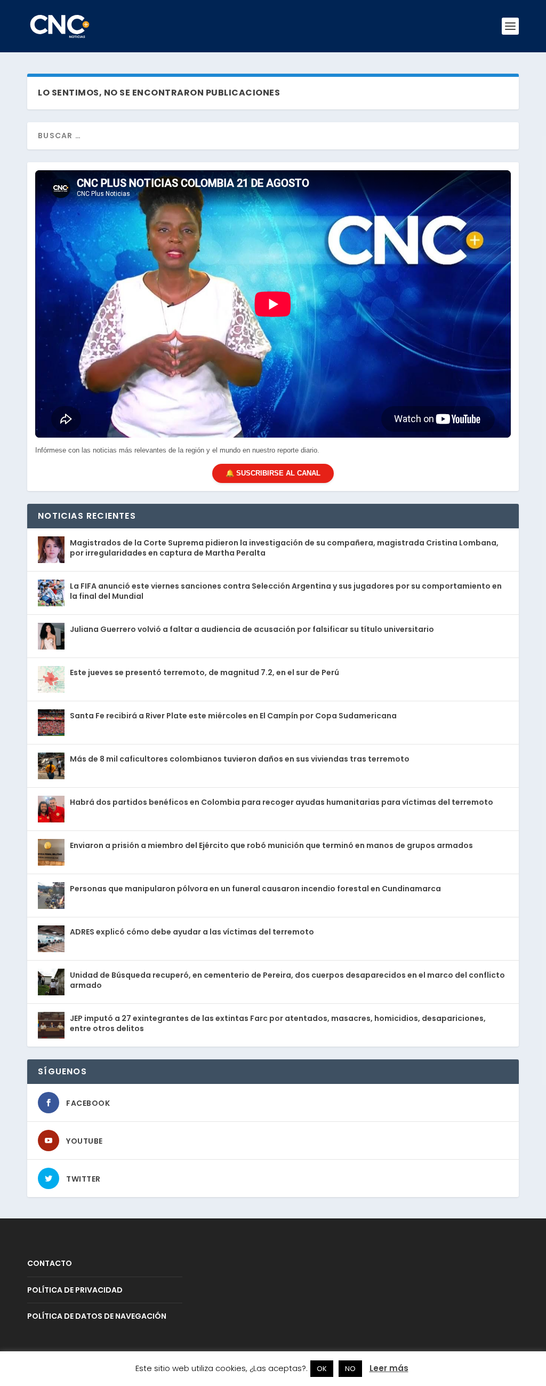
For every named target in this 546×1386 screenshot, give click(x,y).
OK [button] (322, 1369)
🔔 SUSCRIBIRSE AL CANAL (273, 473)
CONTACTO (49, 1263)
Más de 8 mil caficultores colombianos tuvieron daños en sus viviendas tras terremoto (240, 759)
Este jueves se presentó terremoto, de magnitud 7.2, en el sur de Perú (204, 672)
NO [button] (350, 1369)
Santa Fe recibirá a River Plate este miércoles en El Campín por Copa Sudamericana (233, 715)
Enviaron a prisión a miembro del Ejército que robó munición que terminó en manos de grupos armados (271, 845)
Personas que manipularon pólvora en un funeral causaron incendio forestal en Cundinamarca (255, 888)
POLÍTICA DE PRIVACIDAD (75, 1290)
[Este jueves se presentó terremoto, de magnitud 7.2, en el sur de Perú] (51, 679)
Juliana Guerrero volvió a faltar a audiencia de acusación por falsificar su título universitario (252, 629)
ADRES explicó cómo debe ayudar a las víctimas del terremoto (192, 931)
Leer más (389, 1368)
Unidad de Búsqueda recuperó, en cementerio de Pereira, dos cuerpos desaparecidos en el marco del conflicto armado (287, 980)
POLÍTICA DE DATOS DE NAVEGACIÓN (96, 1316)
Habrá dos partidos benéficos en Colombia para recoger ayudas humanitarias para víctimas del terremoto (281, 802)
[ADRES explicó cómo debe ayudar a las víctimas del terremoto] (51, 938)
